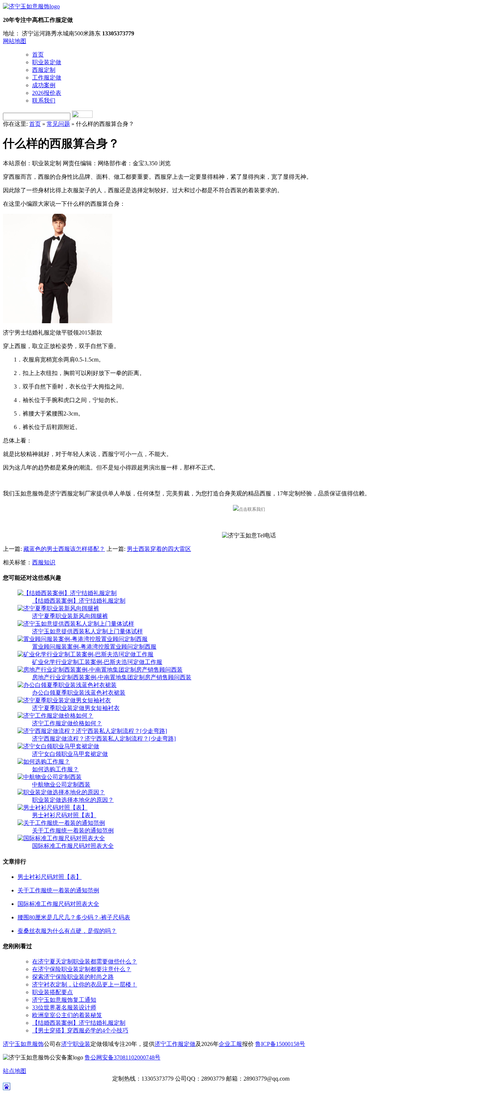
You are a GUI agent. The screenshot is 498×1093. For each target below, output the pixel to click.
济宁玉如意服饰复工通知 (64, 1000)
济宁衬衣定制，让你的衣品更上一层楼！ (84, 984)
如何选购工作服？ (55, 769)
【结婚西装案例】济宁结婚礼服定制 (78, 601)
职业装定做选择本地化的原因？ (73, 800)
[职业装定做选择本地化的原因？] (61, 792)
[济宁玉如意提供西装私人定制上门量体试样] (75, 624)
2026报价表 (46, 93)
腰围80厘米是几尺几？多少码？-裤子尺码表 (73, 917)
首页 (38, 54)
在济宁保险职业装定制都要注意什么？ (81, 969)
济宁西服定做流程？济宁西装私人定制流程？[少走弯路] (104, 738)
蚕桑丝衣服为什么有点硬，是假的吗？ (67, 931)
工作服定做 (46, 77)
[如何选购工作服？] (43, 761)
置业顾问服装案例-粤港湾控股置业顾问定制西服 (94, 647)
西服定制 (43, 70)
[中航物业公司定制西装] (49, 777)
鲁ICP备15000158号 (280, 1044)
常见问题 (58, 124)
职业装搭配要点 (52, 992)
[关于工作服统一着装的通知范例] (61, 823)
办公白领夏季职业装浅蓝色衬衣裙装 (78, 693)
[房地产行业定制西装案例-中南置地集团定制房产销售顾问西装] (100, 670)
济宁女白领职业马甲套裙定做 (70, 754)
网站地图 (14, 41)
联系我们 (43, 100)
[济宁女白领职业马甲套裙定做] (58, 746)
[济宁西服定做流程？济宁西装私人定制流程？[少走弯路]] (92, 731)
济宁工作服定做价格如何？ (67, 723)
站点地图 (14, 1071)
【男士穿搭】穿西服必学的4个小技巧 (80, 1030)
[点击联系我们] (249, 509)
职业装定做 (46, 62)
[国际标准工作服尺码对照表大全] (61, 838)
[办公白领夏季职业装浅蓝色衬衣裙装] (67, 685)
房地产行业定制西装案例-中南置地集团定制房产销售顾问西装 (111, 677)
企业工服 (230, 1044)
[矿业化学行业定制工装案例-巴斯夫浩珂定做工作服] (85, 654)
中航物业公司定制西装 (61, 784)
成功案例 (43, 85)
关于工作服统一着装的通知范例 (73, 830)
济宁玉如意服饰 (23, 1044)
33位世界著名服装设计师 (64, 1007)
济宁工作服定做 (175, 1044)
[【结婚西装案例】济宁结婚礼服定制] (67, 593)
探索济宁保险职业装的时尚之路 (73, 977)
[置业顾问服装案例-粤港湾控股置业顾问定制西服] (82, 639)
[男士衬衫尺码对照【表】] (52, 807)
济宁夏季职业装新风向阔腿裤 (70, 616)
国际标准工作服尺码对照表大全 (73, 846)
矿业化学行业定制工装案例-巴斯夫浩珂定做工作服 (97, 662)
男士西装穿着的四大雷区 (159, 549)
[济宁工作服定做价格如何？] (55, 715)
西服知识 (43, 562)
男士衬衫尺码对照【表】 (64, 815)
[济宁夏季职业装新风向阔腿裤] (58, 608)
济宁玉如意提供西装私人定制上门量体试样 (87, 631)
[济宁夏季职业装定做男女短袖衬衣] (64, 700)
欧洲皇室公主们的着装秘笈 (67, 1015)
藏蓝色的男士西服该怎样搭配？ (64, 549)
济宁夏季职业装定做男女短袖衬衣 (76, 708)
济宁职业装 (75, 1044)
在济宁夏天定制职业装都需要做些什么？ (84, 961)
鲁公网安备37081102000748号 (122, 1057)
